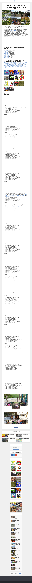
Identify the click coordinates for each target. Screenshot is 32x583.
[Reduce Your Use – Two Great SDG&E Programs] (13, 544)
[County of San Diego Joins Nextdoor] (13, 558)
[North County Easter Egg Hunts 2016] (13, 561)
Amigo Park (6, 51)
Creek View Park (6, 55)
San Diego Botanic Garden (11, 195)
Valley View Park (6, 57)
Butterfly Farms (13, 62)
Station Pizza (20, 64)
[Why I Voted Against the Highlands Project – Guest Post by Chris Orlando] (13, 521)
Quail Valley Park (6, 50)
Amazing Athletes (11, 64)
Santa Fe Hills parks (13, 30)
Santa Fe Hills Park (7, 53)
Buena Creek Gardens (7, 62)
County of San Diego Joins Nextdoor (17, 558)
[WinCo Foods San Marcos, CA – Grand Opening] (13, 565)
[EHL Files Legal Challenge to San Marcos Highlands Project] (13, 517)
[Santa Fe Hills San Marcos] (16, 1)
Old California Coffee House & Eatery (15, 63)
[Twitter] (14, 455)
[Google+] (16, 455)
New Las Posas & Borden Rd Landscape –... (17, 537)
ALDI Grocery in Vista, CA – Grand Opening (17, 548)
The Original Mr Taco (19, 62)
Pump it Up (16, 64)
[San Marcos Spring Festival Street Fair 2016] (13, 554)
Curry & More (9, 65)
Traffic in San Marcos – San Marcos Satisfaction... (25, 434)
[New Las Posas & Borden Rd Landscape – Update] (13, 537)
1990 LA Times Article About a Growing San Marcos (17, 525)
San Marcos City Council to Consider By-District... (17, 529)
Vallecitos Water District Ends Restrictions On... (17, 533)
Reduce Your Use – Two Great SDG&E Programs (18, 544)
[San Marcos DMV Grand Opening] (13, 568)
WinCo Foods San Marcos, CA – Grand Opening (17, 565)
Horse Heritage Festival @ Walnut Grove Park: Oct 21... (11, 435)
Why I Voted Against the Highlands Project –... (17, 521)
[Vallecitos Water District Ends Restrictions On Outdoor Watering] (13, 533)
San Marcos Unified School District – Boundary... (25, 438)
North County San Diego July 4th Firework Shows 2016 (17, 540)
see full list (7, 196)
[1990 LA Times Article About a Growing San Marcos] (13, 525)
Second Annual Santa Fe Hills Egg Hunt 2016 (17, 551)
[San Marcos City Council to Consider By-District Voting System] (13, 529)
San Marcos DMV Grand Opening (17, 568)
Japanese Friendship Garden (20, 195)
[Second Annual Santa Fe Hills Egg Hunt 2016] (13, 551)
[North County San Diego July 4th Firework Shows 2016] (13, 540)
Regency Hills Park (7, 54)
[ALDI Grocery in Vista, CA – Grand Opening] (13, 547)
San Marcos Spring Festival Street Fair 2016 (18, 555)
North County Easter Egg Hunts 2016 (17, 561)
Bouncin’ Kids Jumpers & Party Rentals (13, 66)
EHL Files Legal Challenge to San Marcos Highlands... (17, 517)
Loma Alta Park (6, 56)
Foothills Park (6, 52)
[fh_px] (18, 455)
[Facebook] (12, 455)
